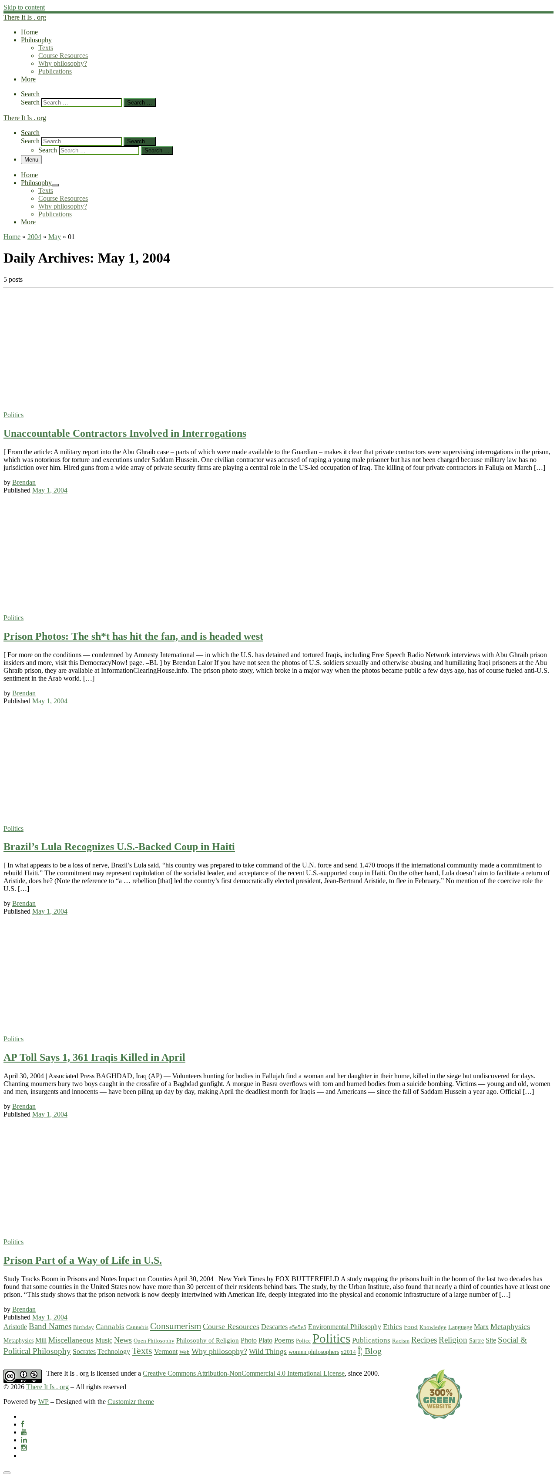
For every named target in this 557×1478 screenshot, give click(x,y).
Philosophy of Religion (207, 1340)
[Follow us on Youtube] (24, 1432)
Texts (142, 1351)
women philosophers (314, 1351)
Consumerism (175, 1326)
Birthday (83, 1327)
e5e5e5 (297, 1327)
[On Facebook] (22, 1424)
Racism (400, 1340)
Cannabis (110, 1327)
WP (43, 1401)
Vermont (166, 1352)
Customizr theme (130, 1401)
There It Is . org (47, 1386)
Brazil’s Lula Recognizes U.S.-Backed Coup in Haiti (119, 846)
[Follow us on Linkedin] (24, 1440)
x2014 (348, 1352)
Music (103, 1340)
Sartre (476, 1340)
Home (11, 236)
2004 (34, 236)
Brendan (24, 482)
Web (184, 1352)
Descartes (274, 1326)
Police (303, 1340)
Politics (331, 1338)
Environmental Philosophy (344, 1327)
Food (411, 1326)
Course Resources (231, 1326)
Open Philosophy (154, 1340)
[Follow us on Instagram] (24, 1447)
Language (460, 1326)
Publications (371, 1340)
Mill (41, 1340)
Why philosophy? (219, 1351)
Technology (113, 1352)
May (54, 236)
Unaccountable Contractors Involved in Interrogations (124, 433)
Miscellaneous (71, 1340)
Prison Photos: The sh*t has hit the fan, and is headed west (133, 636)
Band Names (50, 1326)
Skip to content (24, 7)
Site (491, 1340)
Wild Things (268, 1351)
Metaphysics (510, 1326)
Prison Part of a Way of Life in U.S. (82, 1260)
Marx (481, 1326)
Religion (453, 1339)
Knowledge (432, 1327)
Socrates (84, 1351)
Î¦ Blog (370, 1351)
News (123, 1340)
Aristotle (15, 1327)
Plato (265, 1340)
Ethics (392, 1327)
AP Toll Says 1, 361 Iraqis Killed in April (94, 1057)
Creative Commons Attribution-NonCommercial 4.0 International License (244, 1373)
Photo (249, 1340)
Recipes (424, 1339)
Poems (284, 1340)
